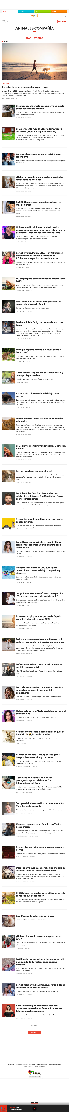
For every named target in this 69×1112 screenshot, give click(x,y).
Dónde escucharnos (40, 1066)
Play (34, 1108)
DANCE (37, 11)
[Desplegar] (34, 1102)
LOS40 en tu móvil (28, 1066)
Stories (45, 1042)
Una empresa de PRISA (34, 1072)
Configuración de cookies (55, 1064)
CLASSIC (21, 11)
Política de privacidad (29, 1064)
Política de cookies (42, 1064)
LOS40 (4, 11)
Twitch (41, 1042)
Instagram (23, 1042)
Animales (6, 83)
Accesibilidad (19, 1064)
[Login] (66, 15)
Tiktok (27, 1042)
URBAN (54, 11)
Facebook (38, 1042)
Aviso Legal (11, 1064)
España (4, 22)
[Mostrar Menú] (2, 16)
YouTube (30, 1042)
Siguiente (33, 1032)
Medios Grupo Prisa (34, 1076)
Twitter (34, 1042)
